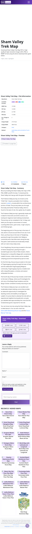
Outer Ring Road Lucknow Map (24, 427)
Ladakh (9, 203)
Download (8, 336)
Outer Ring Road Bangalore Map (8, 427)
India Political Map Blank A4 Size (24, 437)
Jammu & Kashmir (22, 130)
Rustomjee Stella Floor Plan (24, 476)
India (13, 127)
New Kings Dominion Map (23, 513)
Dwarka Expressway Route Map (8, 464)
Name (4, 371)
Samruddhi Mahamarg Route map (11, 310)
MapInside (7, 526)
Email (3, 377)
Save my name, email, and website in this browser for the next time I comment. (14, 385)
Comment (5, 352)
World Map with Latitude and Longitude (24, 450)
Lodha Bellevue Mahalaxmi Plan (8, 486)
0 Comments (15, 184)
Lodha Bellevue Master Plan (24, 486)
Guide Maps (14, 130)
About (12, 526)
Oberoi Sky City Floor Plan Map (8, 476)
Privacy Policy (23, 526)
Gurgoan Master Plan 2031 (8, 437)
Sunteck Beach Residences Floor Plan (24, 464)
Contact (17, 526)
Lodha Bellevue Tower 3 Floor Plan (8, 497)
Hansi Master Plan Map (24, 416)
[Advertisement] (16, 22)
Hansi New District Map (8, 416)
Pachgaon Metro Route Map (8, 448)
